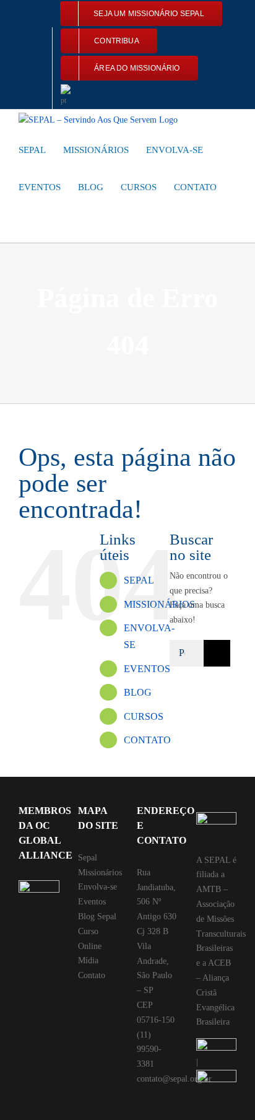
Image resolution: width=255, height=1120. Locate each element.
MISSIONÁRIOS (159, 604)
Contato (91, 975)
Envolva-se (97, 886)
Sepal (87, 857)
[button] (22, 223)
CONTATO (147, 740)
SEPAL (139, 580)
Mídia (88, 960)
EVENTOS (147, 668)
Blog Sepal (97, 916)
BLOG (138, 692)
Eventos (92, 901)
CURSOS (143, 716)
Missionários (100, 872)
